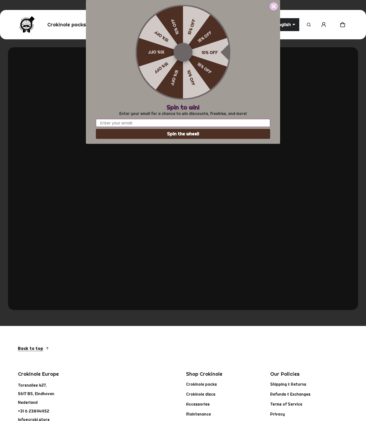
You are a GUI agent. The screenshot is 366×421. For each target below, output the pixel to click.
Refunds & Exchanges (290, 394)
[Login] (323, 24)
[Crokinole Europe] (26, 24)
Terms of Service (286, 404)
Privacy (277, 414)
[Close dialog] (273, 6)
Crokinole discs (200, 394)
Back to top (30, 348)
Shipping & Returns (288, 384)
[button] (308, 24)
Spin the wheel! (183, 134)
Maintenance (198, 414)
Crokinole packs (201, 384)
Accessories (198, 404)
